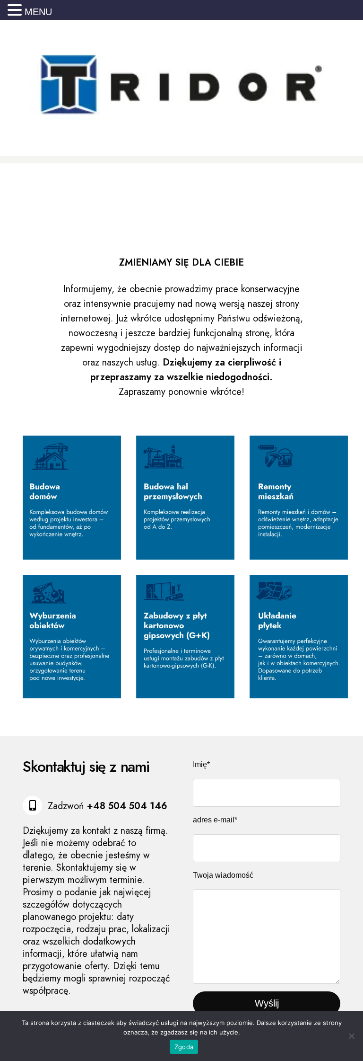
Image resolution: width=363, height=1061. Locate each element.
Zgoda (183, 1047)
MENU (38, 12)
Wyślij (267, 1003)
